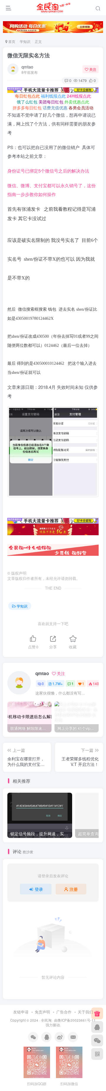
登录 (39, 889)
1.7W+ (57, 683)
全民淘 (46, 1020)
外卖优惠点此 (76, 102)
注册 (73, 889)
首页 (11, 41)
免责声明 (42, 1012)
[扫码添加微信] (97, 1040)
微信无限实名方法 (28, 55)
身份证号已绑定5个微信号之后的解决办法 (48, 171)
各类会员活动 (81, 108)
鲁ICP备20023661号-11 (77, 1020)
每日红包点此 (27, 96)
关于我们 (85, 1012)
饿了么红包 (27, 102)
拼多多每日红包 (27, 108)
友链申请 (21, 1012)
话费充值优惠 (55, 108)
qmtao (27, 67)
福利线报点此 (53, 96)
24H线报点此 (79, 96)
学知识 (25, 41)
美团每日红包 (51, 102)
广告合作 (64, 1012)
